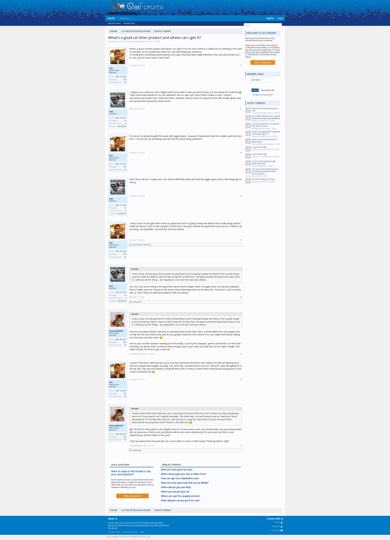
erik (111, 68)
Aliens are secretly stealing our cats (265, 109)
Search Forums (114, 23)
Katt (111, 111)
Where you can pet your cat (175, 491)
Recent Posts (129, 23)
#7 (241, 354)
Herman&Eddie (137, 244)
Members (124, 18)
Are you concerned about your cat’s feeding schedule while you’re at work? (265, 171)
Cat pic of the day (259, 154)
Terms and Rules (130, 532)
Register (270, 18)
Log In (280, 18)
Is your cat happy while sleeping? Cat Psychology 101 (266, 132)
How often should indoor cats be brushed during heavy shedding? (266, 117)
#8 (241, 379)
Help (142, 532)
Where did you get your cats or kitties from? (183, 473)
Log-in (278, 522)
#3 (241, 153)
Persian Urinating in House (263, 179)
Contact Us (275, 530)
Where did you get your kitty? (176, 487)
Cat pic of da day (259, 147)
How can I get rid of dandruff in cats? (180, 478)
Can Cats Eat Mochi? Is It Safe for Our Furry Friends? (265, 125)
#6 (241, 297)
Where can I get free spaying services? (180, 495)
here (149, 482)
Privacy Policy (114, 532)
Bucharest (122, 126)
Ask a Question (132, 496)
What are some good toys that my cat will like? (185, 482)
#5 (241, 240)
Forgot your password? (263, 94)
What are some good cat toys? (177, 469)
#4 (241, 196)
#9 (241, 446)
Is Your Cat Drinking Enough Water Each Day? (264, 162)
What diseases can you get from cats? (180, 500)
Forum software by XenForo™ (128, 536)
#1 (241, 65)
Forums (111, 18)
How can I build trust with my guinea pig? (264, 140)
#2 (241, 109)
